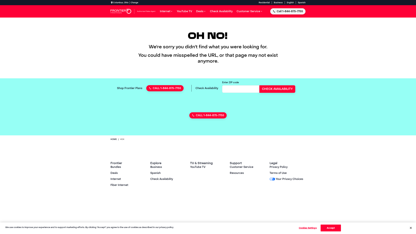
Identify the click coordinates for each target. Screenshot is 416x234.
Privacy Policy (279, 167)
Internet (115, 179)
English (290, 2)
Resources (237, 173)
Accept (331, 228)
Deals (114, 173)
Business (278, 2)
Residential (264, 2)
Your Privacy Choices (289, 179)
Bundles (115, 167)
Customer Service (241, 167)
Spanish (302, 2)
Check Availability (161, 179)
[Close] (410, 227)
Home (113, 139)
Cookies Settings (308, 228)
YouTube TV (198, 167)
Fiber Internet (119, 185)
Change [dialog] (134, 2)
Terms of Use (278, 173)
